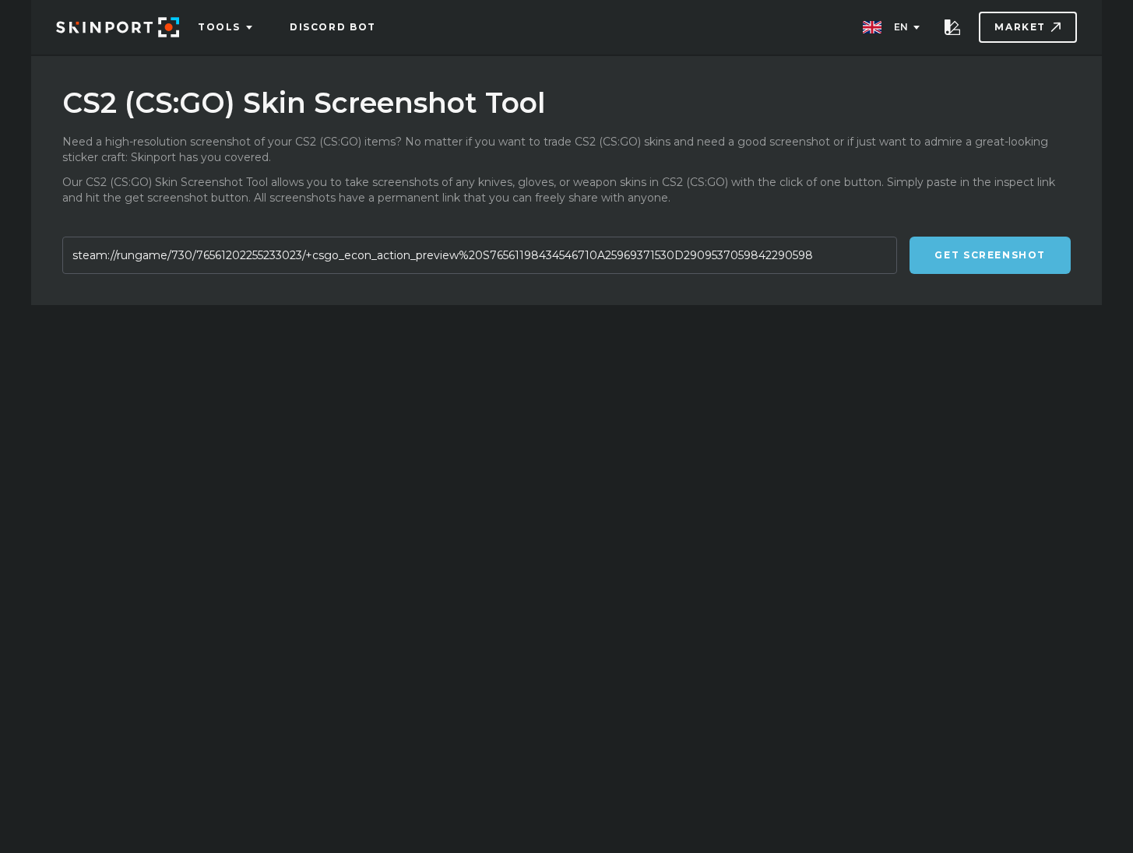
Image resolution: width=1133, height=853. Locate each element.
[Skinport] (117, 27)
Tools (219, 27)
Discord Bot (333, 27)
